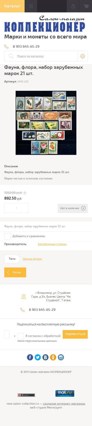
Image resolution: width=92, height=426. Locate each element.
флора (37, 259)
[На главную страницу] (44, 24)
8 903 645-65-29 (26, 46)
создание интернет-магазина (64, 403)
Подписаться (75, 334)
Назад (16, 272)
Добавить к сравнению (28, 236)
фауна (27, 259)
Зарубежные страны (52, 244)
